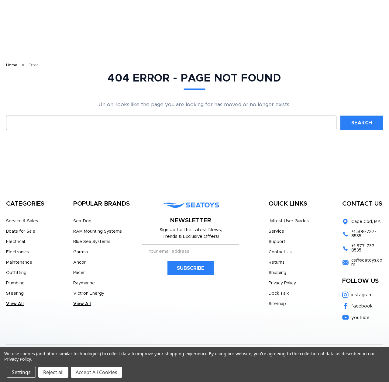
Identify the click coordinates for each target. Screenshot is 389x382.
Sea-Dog (82, 221)
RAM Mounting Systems (97, 231)
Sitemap (277, 304)
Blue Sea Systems (91, 242)
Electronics (17, 252)
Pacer (79, 273)
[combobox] (171, 123)
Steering (15, 293)
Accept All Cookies (96, 372)
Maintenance (19, 262)
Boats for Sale (20, 231)
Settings (21, 372)
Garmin (80, 252)
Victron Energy (88, 293)
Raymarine (84, 283)
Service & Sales (22, 221)
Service (276, 231)
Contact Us (280, 252)
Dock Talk (279, 293)
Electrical (15, 242)
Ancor (79, 262)
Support (277, 242)
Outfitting (16, 273)
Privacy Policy (282, 283)
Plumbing (15, 283)
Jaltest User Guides (289, 221)
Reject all (53, 372)
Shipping (277, 273)
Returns (276, 262)
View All (15, 304)
